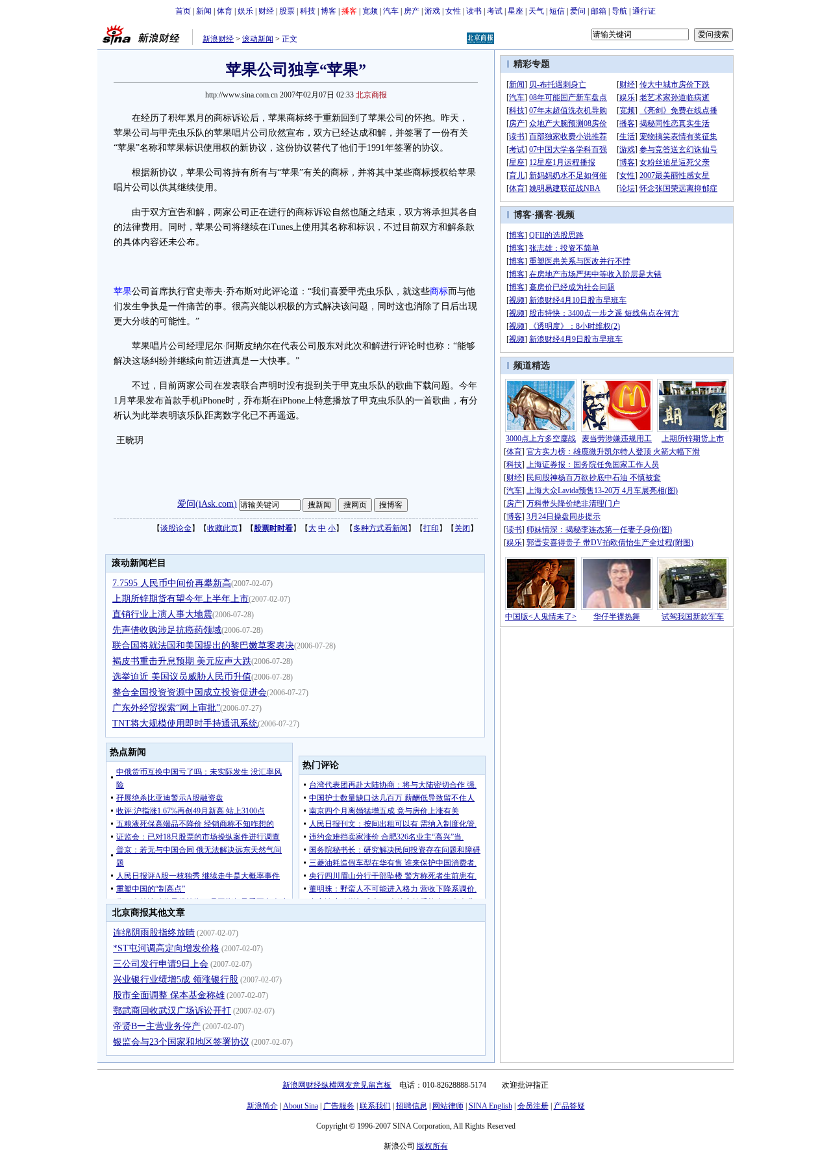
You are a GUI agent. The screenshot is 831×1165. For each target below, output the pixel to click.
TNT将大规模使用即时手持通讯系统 (185, 723)
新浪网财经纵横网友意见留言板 (336, 1085)
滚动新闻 (257, 39)
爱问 (578, 11)
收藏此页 (222, 528)
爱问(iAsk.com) (207, 504)
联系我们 (375, 1105)
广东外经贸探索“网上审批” (166, 708)
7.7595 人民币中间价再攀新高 (171, 583)
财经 (266, 11)
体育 (224, 11)
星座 (515, 11)
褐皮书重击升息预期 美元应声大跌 (181, 661)
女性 (453, 11)
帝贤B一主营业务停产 (157, 1026)
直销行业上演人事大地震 (162, 614)
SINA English (490, 1105)
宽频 (370, 11)
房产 (411, 11)
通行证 (644, 11)
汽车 (391, 11)
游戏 (432, 11)
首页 (183, 11)
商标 (439, 291)
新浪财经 (218, 39)
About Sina (300, 1105)
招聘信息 (411, 1105)
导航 (619, 11)
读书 (474, 11)
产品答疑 (569, 1105)
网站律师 (448, 1105)
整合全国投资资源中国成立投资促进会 (189, 692)
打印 (431, 528)
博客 (328, 11)
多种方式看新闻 (380, 528)
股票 (287, 11)
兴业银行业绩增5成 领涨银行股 (175, 979)
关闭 (462, 528)
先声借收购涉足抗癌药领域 (166, 630)
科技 (308, 11)
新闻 (204, 11)
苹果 (123, 291)
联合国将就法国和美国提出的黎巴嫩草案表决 (203, 645)
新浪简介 (262, 1105)
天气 (536, 11)
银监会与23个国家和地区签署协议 (181, 1042)
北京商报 (371, 94)
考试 (494, 11)
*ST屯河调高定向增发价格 (166, 948)
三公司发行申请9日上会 (160, 964)
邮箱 (598, 11)
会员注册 (533, 1105)
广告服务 (338, 1105)
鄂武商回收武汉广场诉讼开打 (172, 1011)
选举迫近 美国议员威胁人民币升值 (181, 677)
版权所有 (432, 1146)
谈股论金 (176, 528)
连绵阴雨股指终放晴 (154, 933)
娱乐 (245, 11)
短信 (557, 11)
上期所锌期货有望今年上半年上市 (180, 599)
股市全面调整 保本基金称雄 (169, 995)
